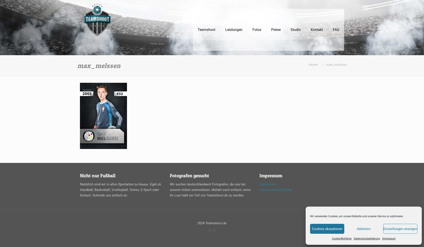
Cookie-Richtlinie (342, 238)
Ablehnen (364, 229)
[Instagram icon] (214, 231)
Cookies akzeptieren (327, 229)
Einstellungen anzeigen (400, 229)
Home (313, 65)
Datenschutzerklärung (367, 238)
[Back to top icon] (212, 218)
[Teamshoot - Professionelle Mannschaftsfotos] (97, 30)
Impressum (389, 238)
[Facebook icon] (209, 231)
